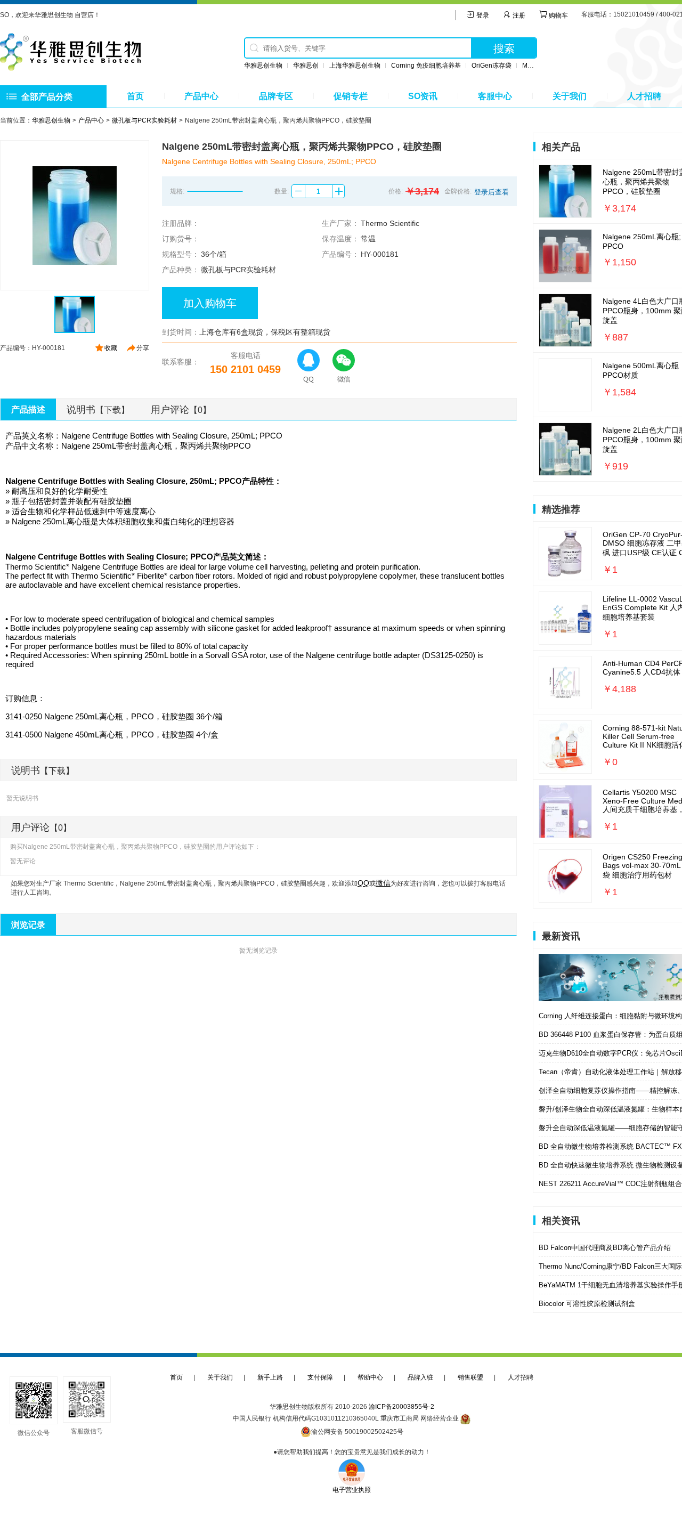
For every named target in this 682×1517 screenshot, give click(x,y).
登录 (482, 15)
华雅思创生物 (263, 65)
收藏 (110, 348)
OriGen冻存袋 (492, 65)
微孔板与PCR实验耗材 (144, 120)
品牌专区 (276, 96)
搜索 (504, 48)
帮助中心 (370, 1377)
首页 (135, 96)
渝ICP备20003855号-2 (401, 1406)
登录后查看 (491, 192)
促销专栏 (351, 96)
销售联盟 (470, 1377)
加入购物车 (210, 303)
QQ (363, 883)
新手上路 (270, 1377)
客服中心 (495, 96)
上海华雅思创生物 (354, 65)
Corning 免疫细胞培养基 (426, 65)
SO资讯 (422, 96)
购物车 (557, 15)
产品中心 (201, 96)
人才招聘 (644, 96)
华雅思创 (306, 65)
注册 (518, 15)
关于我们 (570, 96)
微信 (383, 883)
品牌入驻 (420, 1377)
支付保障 (320, 1377)
